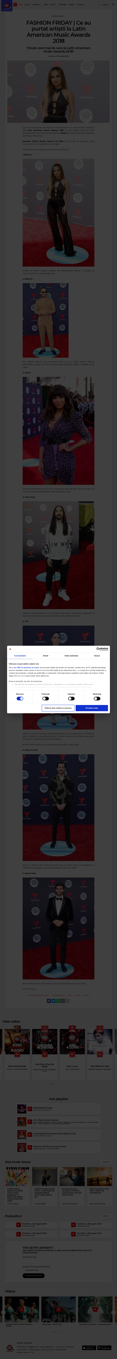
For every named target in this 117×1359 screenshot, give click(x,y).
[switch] (45, 698)
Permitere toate (92, 708)
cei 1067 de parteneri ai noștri (26, 667)
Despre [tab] (97, 656)
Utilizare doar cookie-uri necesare (58, 708)
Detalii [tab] (45, 656)
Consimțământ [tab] (20, 656)
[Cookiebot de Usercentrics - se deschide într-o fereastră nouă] (98, 649)
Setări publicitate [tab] (71, 656)
